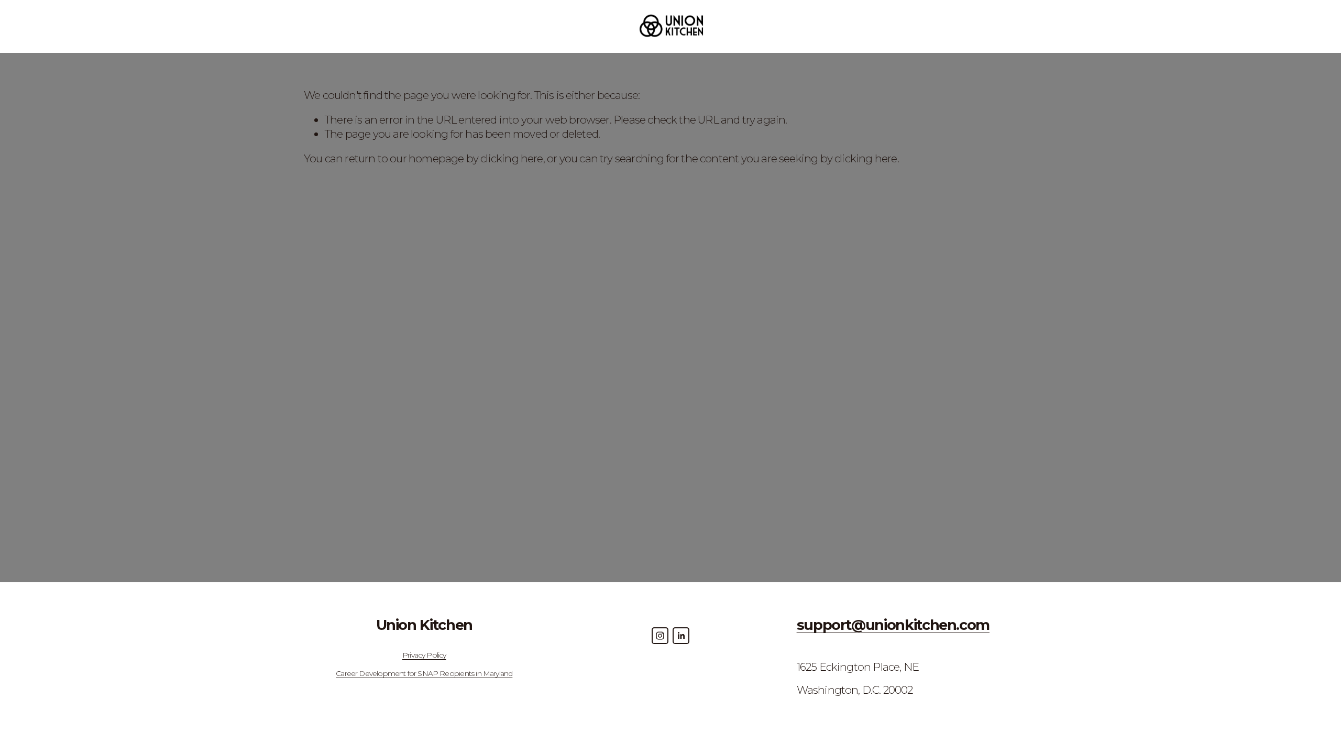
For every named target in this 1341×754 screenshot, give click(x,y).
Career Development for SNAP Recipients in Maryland (424, 673)
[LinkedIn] (681, 635)
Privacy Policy (424, 655)
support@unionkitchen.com (893, 625)
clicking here (511, 158)
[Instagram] (660, 635)
